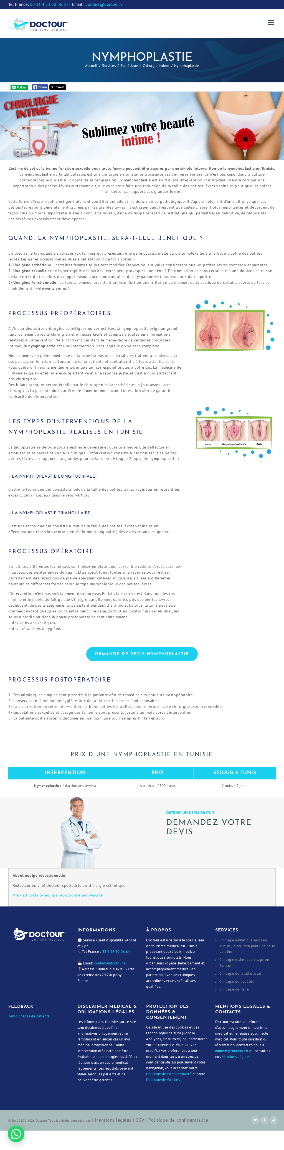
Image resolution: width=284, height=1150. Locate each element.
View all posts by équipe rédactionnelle (49, 895)
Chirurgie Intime (156, 65)
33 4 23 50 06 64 (116, 951)
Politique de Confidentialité (168, 1074)
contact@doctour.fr (104, 4)
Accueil (91, 65)
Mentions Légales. (237, 1056)
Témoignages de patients (28, 1016)
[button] (16, 1134)
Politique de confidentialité (178, 1120)
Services (109, 65)
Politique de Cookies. (163, 1079)
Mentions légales (113, 1120)
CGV (140, 1120)
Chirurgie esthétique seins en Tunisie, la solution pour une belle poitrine (247, 946)
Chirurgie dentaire (234, 989)
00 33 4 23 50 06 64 (49, 4)
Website (95, 895)
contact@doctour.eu (111, 963)
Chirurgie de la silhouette (240, 973)
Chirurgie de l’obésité (236, 981)
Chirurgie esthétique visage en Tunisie (244, 962)
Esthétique (129, 65)
